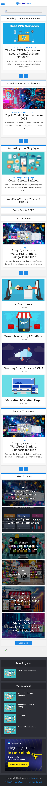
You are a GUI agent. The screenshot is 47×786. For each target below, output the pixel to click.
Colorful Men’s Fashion (23, 180)
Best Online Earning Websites (25, 694)
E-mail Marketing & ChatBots (23, 112)
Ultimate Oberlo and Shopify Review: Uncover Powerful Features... (23, 627)
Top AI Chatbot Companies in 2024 (24, 116)
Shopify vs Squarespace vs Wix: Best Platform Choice (23, 521)
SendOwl (21, 715)
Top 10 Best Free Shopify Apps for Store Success (23, 547)
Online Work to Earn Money (26, 705)
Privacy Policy (30, 782)
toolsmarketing (34, 778)
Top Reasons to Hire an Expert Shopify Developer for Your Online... (23, 600)
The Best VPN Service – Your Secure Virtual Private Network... (24, 53)
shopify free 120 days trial (23, 574)
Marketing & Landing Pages (24, 177)
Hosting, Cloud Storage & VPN (24, 47)
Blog (24, 247)
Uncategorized (23, 620)
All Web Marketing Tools (14, 782)
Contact (39, 782)
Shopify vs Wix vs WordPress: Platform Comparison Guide (23, 253)
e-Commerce (23, 304)
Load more (23, 643)
